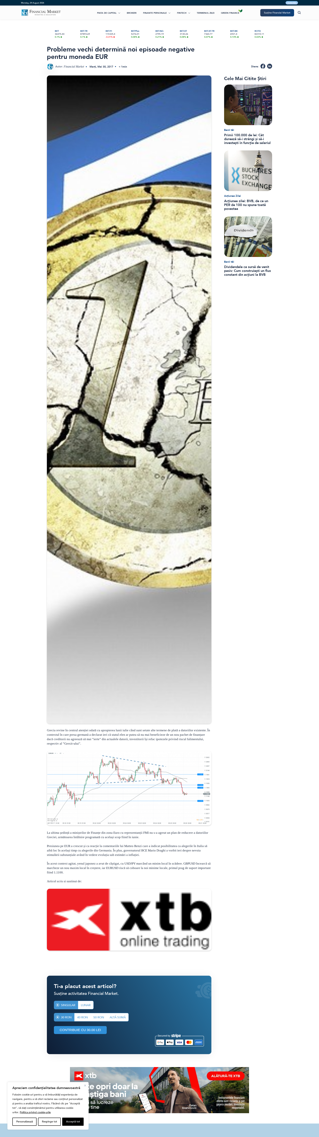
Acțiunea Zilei (232, 196)
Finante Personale (155, 13)
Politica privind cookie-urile (35, 1112)
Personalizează (24, 1121)
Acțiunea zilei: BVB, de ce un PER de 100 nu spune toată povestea (246, 205)
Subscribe (292, 2)
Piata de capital (106, 13)
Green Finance (230, 13)
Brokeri (131, 13)
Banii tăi (229, 130)
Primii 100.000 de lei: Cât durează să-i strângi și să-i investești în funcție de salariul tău (247, 139)
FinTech (181, 13)
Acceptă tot (73, 1121)
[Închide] (85, 1085)
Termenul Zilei (205, 13)
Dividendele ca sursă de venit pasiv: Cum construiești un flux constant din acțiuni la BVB (247, 271)
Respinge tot (49, 1121)
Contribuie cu (80, 1030)
